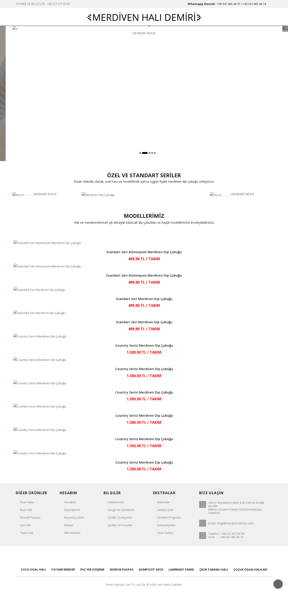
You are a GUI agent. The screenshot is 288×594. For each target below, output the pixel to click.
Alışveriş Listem (74, 517)
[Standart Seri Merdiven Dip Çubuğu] (144, 290)
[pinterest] (144, 556)
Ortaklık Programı (169, 517)
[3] (15, 29)
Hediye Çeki (165, 510)
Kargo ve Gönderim (121, 510)
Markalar (163, 502)
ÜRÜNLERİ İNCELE (144, 33)
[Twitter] (129, 556)
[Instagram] (174, 556)
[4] (285, 29)
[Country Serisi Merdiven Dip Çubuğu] (144, 336)
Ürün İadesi (165, 533)
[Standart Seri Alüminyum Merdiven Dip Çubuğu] (144, 243)
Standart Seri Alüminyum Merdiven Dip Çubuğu (144, 252)
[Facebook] (114, 556)
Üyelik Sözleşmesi (120, 517)
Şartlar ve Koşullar (120, 525)
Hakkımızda (116, 502)
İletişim (68, 525)
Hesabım (70, 502)
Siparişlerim (72, 510)
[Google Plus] (159, 556)
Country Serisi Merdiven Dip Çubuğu (144, 345)
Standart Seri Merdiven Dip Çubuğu (144, 298)
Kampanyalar (166, 525)
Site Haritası (72, 533)
